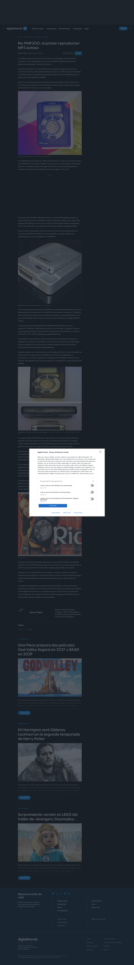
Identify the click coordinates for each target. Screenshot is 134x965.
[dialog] (67, 482)
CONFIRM (53, 505)
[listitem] (67, 481)
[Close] (101, 452)
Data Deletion (56, 512)
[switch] (91, 485)
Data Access (67, 512)
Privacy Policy (78, 512)
